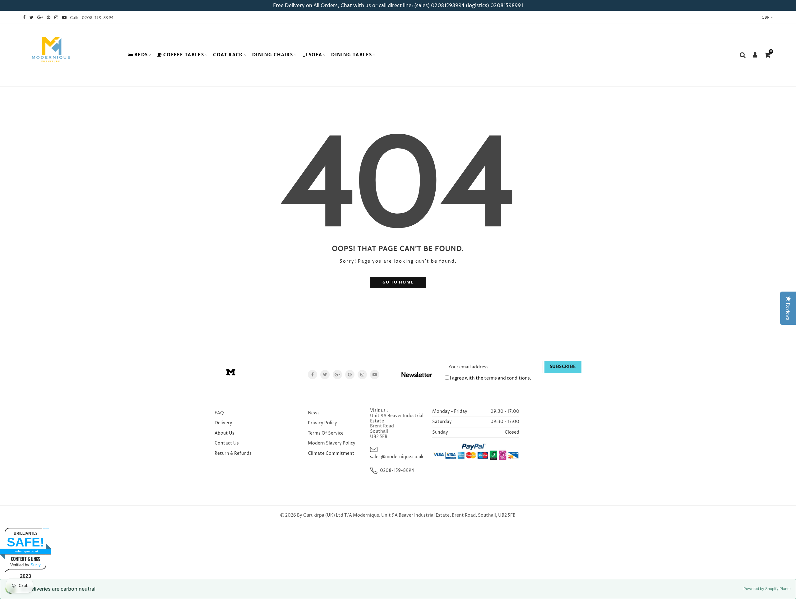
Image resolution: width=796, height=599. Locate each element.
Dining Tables (351, 55)
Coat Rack (228, 55)
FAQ (219, 413)
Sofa (315, 55)
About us (224, 433)
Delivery (223, 423)
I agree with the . (490, 378)
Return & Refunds (233, 453)
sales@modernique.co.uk (396, 457)
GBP (765, 17)
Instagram (362, 374)
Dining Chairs (272, 55)
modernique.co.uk (26, 551)
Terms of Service (326, 433)
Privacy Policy (322, 423)
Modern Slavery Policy (331, 443)
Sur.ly (35, 565)
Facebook (312, 374)
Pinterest (349, 374)
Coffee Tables (183, 55)
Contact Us (227, 443)
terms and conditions (507, 378)
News (314, 413)
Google (337, 374)
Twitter (325, 374)
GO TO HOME (398, 282)
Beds (141, 55)
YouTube (374, 374)
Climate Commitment (331, 453)
